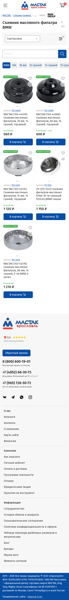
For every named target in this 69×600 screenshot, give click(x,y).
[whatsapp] (22, 397)
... (35, 15)
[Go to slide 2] (19, 106)
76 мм (22, 65)
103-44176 (16, 260)
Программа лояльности (19, 474)
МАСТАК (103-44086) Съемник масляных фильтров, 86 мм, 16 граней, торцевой (48, 119)
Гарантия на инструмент (19, 493)
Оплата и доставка (15, 468)
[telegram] (13, 397)
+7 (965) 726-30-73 (17, 383)
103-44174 (16, 185)
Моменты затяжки (15, 560)
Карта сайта (11, 435)
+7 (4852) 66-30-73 (17, 372)
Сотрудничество (14, 508)
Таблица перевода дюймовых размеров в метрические (30, 534)
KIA (14, 65)
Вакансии (10, 441)
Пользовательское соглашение (23, 520)
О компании (11, 429)
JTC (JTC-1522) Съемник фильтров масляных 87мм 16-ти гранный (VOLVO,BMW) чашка (49, 194)
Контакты (9, 423)
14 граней (51, 65)
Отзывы (9, 480)
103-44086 (48, 110)
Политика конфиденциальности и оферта (30, 526)
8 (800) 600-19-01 (16, 362)
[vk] (5, 397)
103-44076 (16, 110)
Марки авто (11, 554)
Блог (7, 542)
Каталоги (9, 416)
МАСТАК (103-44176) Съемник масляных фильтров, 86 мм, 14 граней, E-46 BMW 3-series (16, 270)
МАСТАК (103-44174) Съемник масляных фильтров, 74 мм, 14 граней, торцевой (16, 194)
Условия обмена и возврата (21, 514)
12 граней (35, 65)
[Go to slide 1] (17, 106)
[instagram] (30, 397)
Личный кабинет (14, 462)
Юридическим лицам (17, 486)
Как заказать (12, 456)
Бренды (9, 548)
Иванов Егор (35, 596)
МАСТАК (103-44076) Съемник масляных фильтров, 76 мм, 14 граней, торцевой (16, 119)
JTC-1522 (47, 185)
